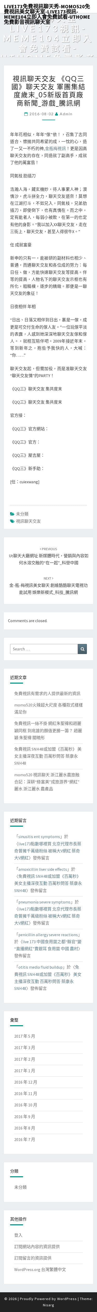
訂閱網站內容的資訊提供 (37, 1246)
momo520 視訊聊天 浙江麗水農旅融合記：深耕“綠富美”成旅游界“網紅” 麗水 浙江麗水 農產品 (46, 781)
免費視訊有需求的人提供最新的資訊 (47, 693)
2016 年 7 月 (24, 1139)
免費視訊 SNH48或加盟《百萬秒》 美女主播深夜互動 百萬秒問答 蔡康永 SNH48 (47, 756)
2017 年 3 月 (24, 1047)
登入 (18, 1235)
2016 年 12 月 (25, 1082)
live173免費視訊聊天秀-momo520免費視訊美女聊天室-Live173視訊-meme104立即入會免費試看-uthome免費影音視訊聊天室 (47, 8)
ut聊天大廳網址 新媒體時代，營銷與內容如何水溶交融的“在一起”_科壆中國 (48, 556)
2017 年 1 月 (24, 1070)
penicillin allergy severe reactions (48, 934)
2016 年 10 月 (25, 1104)
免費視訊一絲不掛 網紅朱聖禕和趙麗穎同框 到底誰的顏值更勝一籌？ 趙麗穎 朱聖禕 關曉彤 (48, 730)
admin (66, 114)
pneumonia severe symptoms (44, 902)
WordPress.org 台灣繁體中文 (40, 1269)
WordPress (67, 1298)
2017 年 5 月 (24, 1036)
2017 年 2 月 (24, 1059)
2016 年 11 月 (25, 1093)
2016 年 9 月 (24, 1116)
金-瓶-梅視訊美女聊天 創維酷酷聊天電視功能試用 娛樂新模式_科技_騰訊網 (48, 585)
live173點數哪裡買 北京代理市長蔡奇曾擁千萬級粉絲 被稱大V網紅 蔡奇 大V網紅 (47, 850)
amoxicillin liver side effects (42, 869)
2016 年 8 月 (24, 1128)
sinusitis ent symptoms (39, 836)
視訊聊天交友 (28, 521)
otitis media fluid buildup (40, 967)
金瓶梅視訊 (55, 148)
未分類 (22, 513)
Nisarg (48, 1305)
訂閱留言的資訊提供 (32, 1258)
